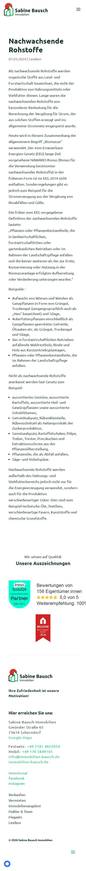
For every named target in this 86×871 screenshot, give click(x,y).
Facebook (16, 778)
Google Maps (20, 737)
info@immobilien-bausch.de (34, 756)
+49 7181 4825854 (43, 746)
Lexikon (35, 59)
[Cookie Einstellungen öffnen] (7, 865)
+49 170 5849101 (37, 751)
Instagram (17, 783)
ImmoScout (18, 773)
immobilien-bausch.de (29, 762)
